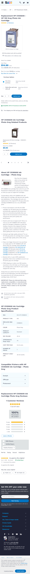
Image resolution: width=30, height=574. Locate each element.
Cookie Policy (24, 563)
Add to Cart (18, 154)
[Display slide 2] (11, 162)
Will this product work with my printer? (12, 53)
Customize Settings (8, 571)
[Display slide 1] (8, 162)
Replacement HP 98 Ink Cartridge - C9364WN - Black (15, 140)
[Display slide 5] (21, 162)
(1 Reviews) (10, 23)
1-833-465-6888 (14, 542)
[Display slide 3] (15, 162)
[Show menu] (2, 2)
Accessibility (19, 557)
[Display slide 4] (18, 162)
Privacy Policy (4, 504)
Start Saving (15, 501)
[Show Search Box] (20, 2)
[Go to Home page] (8, 2)
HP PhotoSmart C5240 (16, 105)
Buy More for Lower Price (8, 73)
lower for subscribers (23, 110)
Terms (2, 557)
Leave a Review (7, 436)
